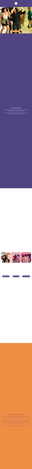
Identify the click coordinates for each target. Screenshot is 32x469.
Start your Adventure (16, 31)
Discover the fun (16, 276)
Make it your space (26, 276)
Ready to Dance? (6, 276)
